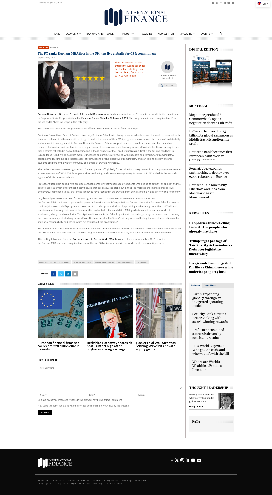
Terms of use (114, 485)
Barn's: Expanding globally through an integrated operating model (207, 300)
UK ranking (142, 262)
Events (205, 33)
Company (43, 47)
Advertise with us (79, 482)
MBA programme (125, 262)
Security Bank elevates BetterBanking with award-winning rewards (210, 317)
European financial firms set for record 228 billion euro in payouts (58, 346)
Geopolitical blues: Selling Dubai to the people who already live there (209, 227)
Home (56, 33)
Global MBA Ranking (104, 262)
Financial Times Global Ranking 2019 (104, 117)
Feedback (141, 482)
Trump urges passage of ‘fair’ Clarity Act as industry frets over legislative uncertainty (211, 247)
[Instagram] (182, 462)
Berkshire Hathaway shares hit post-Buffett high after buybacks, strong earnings (110, 346)
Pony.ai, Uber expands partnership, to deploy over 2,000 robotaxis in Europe (209, 172)
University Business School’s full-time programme (73, 114)
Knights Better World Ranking (98, 239)
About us (43, 482)
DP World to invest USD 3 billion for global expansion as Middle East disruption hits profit (211, 137)
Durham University (82, 262)
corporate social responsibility (54, 262)
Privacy (98, 485)
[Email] (199, 462)
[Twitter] (177, 462)
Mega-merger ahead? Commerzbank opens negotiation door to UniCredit (210, 118)
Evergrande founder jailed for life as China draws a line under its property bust (211, 267)
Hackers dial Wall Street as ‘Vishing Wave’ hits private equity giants (156, 346)
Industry (128, 33)
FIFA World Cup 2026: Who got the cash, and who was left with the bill (210, 349)
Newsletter (166, 33)
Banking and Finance (100, 33)
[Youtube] (193, 462)
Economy (72, 33)
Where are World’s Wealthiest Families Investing (207, 365)
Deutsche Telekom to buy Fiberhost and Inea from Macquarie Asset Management (208, 190)
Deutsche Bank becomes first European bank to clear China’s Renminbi (210, 155)
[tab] (195, 285)
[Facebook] (172, 462)
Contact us (58, 482)
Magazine (185, 33)
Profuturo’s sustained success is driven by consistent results (208, 333)
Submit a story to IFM (106, 482)
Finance (54, 47)
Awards (147, 33)
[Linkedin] (187, 462)
